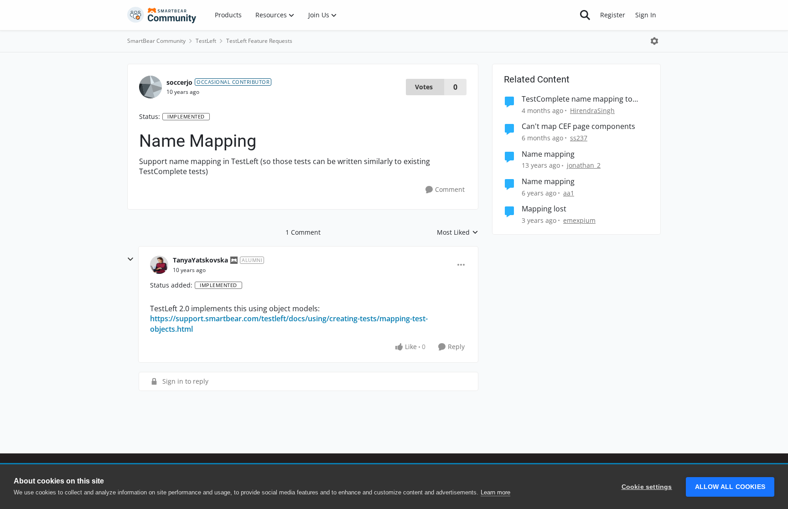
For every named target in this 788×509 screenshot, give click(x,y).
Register (612, 14)
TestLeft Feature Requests (259, 41)
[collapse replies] (130, 259)
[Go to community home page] (162, 15)
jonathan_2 (584, 165)
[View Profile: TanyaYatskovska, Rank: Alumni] (159, 265)
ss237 (578, 138)
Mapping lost (544, 209)
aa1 (568, 193)
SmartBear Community (156, 41)
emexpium (579, 220)
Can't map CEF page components (578, 126)
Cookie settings (647, 486)
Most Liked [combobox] (457, 232)
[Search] (585, 15)
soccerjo (179, 82)
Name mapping (548, 154)
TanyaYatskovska (200, 260)
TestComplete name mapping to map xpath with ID (577, 99)
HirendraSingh (592, 110)
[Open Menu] (654, 41)
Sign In (645, 14)
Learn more (495, 492)
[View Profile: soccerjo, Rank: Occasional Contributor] (150, 87)
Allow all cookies (730, 486)
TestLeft (206, 41)
